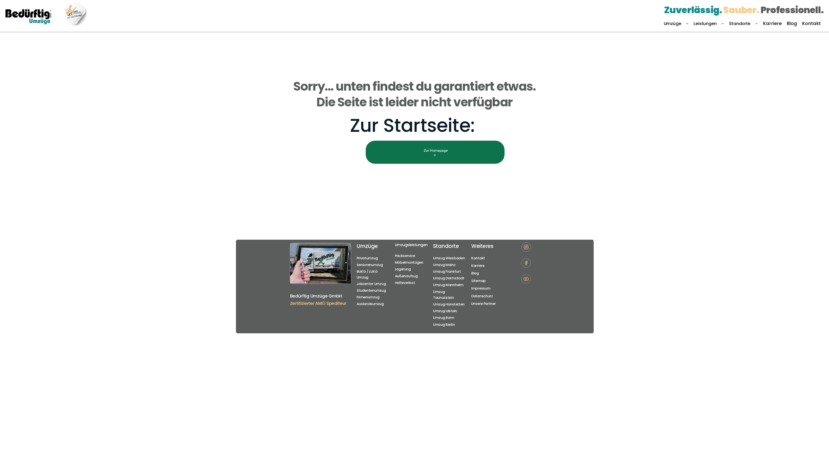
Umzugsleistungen (411, 244)
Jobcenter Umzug (371, 284)
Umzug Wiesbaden (449, 258)
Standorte (446, 246)
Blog (475, 273)
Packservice (405, 255)
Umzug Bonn (443, 317)
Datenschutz (482, 296)
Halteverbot (405, 282)
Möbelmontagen (409, 262)
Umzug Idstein (445, 311)
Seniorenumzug (370, 264)
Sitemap (478, 280)
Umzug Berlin (444, 324)
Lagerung (403, 269)
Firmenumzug (368, 297)
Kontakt (478, 258)
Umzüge (367, 246)
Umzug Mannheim (448, 284)
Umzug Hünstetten (449, 304)
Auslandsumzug (370, 303)
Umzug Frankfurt (447, 271)
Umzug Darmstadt (448, 278)
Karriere (477, 265)
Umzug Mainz (444, 264)
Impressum (480, 288)
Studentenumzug (371, 290)
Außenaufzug (406, 276)
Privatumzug (367, 258)
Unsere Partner (484, 303)
